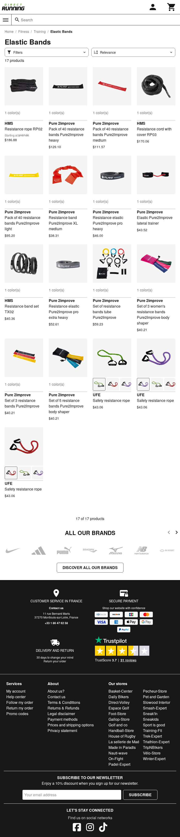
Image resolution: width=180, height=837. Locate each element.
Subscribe (140, 794)
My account (15, 691)
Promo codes (17, 713)
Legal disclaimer (61, 713)
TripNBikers (153, 747)
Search (27, 20)
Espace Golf (119, 708)
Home (9, 31)
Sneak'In (150, 713)
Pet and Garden (156, 696)
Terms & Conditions (64, 702)
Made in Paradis (122, 747)
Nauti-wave (118, 753)
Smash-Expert (155, 708)
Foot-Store (117, 713)
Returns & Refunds (63, 708)
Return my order (19, 708)
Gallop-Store (119, 719)
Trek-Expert (152, 736)
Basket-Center (120, 691)
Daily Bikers (119, 696)
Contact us (56, 608)
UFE (97, 394)
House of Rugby (122, 736)
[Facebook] (77, 827)
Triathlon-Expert (156, 741)
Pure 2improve (62, 123)
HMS (9, 123)
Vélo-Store (152, 753)
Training (40, 31)
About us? (56, 691)
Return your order (55, 661)
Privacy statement (62, 730)
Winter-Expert (154, 758)
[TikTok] (103, 827)
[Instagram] (90, 827)
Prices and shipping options (71, 725)
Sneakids (151, 719)
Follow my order (19, 702)
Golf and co (118, 725)
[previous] (168, 533)
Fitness (23, 31)
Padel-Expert (119, 764)
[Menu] (5, 20)
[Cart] (171, 7)
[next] (176, 533)
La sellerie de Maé (124, 741)
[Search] (17, 19)
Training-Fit (152, 730)
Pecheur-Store (155, 691)
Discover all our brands (90, 567)
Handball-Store (121, 730)
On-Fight (116, 758)
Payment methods (63, 719)
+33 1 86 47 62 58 (56, 623)
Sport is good (154, 725)
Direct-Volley (119, 702)
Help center (16, 696)
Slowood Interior (156, 702)
